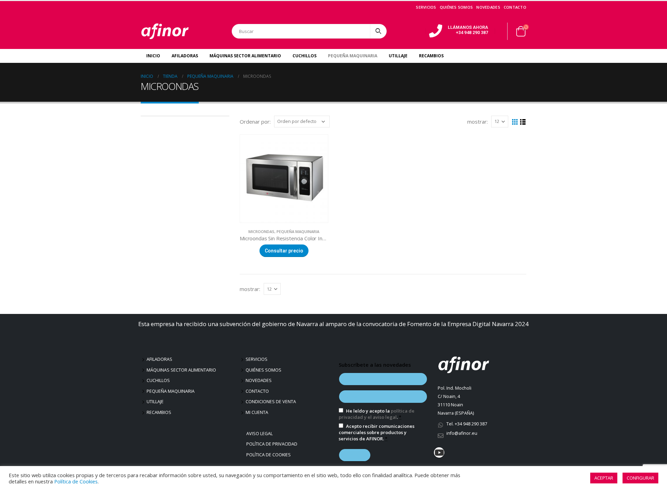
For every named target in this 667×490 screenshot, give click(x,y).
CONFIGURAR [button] (640, 478)
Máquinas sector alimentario (181, 370)
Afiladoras (185, 56)
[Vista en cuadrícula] (515, 122)
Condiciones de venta (271, 402)
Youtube (439, 452)
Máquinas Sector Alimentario (245, 56)
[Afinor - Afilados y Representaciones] (165, 31)
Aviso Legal (260, 434)
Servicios (426, 7)
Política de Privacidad (272, 444)
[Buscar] (378, 31)
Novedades (488, 7)
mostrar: (477, 121)
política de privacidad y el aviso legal (376, 414)
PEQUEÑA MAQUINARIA (298, 231)
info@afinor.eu (461, 433)
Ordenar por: (255, 121)
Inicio (153, 56)
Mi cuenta (257, 412)
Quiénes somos (456, 7)
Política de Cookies (269, 455)
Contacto (515, 7)
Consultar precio (284, 251)
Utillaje (398, 56)
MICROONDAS (261, 231)
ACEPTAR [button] (603, 478)
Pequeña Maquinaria (352, 56)
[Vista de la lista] (523, 122)
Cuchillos (304, 56)
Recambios (431, 56)
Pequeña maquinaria (171, 391)
